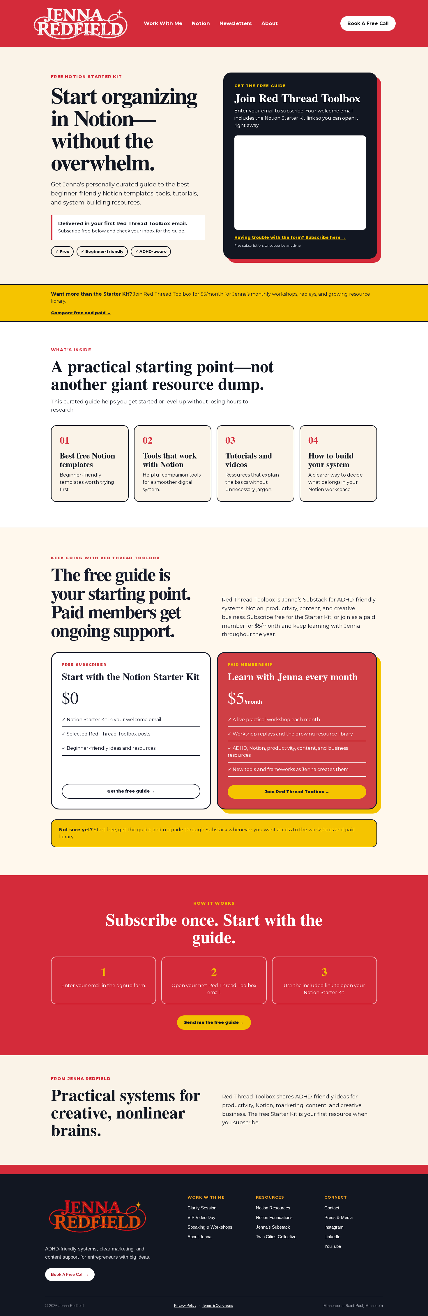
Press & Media (338, 1217)
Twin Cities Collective (276, 1236)
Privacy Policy (185, 1305)
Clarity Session (202, 1207)
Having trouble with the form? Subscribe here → (290, 237)
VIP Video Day (201, 1217)
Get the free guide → (131, 791)
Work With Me (163, 23)
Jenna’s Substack (273, 1227)
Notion (201, 23)
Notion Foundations (274, 1217)
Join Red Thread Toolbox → (297, 791)
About (269, 23)
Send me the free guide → (214, 1022)
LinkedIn (332, 1236)
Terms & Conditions (217, 1305)
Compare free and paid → (81, 313)
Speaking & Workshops (210, 1227)
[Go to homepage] (80, 23)
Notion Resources (273, 1207)
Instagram (334, 1227)
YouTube (332, 1246)
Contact (331, 1207)
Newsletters (236, 23)
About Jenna (199, 1236)
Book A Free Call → (70, 1274)
